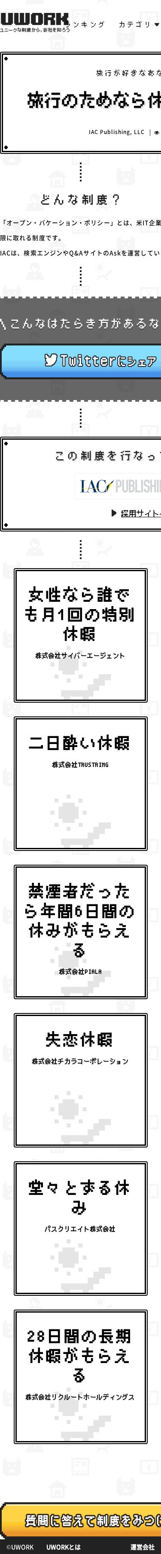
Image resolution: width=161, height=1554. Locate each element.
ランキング (85, 24)
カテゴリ (136, 24)
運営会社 (143, 1546)
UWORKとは (63, 1546)
